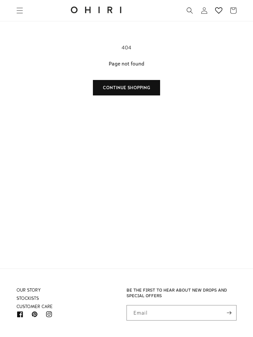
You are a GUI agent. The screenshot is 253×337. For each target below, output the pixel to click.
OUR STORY (28, 291)
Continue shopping (126, 88)
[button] (20, 10)
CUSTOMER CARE (34, 306)
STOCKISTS (27, 298)
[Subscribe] (229, 313)
